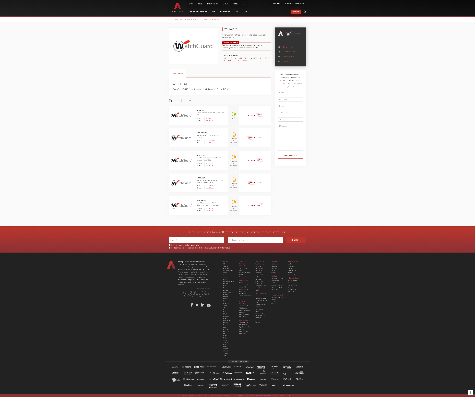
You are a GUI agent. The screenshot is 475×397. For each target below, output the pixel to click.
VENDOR (296, 12)
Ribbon (225, 336)
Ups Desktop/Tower (245, 310)
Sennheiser (226, 342)
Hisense (225, 297)
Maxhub (202, 379)
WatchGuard (243, 60)
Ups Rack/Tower (244, 314)
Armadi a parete (244, 289)
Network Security (192, 19)
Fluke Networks (228, 292)
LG (224, 309)
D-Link (225, 286)
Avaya (225, 277)
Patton (225, 327)
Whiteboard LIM (260, 315)
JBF (224, 307)
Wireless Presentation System (259, 320)
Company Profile (288, 47)
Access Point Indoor (278, 278)
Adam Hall (226, 268)
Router (274, 270)
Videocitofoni (275, 304)
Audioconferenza (260, 268)
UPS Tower (242, 317)
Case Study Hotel (288, 57)
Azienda (191, 3)
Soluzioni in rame (244, 277)
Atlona (225, 275)
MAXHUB (226, 316)
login (258, 112)
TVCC (237, 11)
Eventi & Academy (212, 3)
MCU (257, 311)
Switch (274, 272)
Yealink (225, 353)
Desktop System (260, 305)
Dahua (225, 288)
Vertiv (225, 346)
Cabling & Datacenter (198, 11)
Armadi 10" (242, 287)
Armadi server (243, 298)
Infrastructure (259, 309)
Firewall (290, 272)
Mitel (224, 318)
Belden (225, 279)
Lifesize (225, 314)
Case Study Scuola (289, 52)
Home (171, 19)
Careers (225, 3)
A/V (246, 11)
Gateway (258, 279)
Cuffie (257, 277)
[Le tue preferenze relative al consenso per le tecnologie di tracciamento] (470, 392)
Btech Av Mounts (228, 281)
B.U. (244, 3)
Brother (225, 283)
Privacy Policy (194, 245)
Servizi (200, 3)
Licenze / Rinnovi (277, 287)
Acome (189, 367)
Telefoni (257, 290)
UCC (213, 11)
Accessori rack (243, 285)
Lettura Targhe (292, 281)
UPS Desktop (243, 308)
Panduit (225, 325)
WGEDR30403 (202, 133)
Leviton (225, 312)
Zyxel (224, 355)
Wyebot (225, 351)
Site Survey (275, 289)
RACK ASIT (288, 379)
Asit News (235, 3)
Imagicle (226, 303)
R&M (224, 334)
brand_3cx (177, 367)
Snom (225, 344)
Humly (225, 301)
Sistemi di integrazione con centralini (260, 286)
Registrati (226, 45)
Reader (274, 302)
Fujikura (225, 294)
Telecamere (291, 291)
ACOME (225, 266)
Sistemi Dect (259, 281)
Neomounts (227, 320)
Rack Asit (226, 331)
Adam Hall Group (202, 367)
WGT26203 (201, 155)
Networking (225, 11)
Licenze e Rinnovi (205, 19)
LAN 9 (241, 283)
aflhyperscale (214, 367)
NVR (289, 283)
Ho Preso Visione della (185, 245)
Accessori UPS (243, 306)
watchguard (251, 386)
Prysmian (226, 329)
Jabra (225, 305)
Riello (225, 338)
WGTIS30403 (201, 200)
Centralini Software (261, 275)
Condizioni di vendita (286, 395)
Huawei (225, 299)
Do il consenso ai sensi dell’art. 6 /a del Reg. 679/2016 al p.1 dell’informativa (200, 248)
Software (274, 264)
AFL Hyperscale (228, 270)
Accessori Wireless (277, 285)
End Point (258, 307)
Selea (225, 340)
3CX (224, 264)
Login (240, 45)
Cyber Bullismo (288, 61)
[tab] (177, 73)
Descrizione (178, 73)
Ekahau (225, 290)
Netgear (225, 323)
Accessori (274, 268)
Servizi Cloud (259, 313)
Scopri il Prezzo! (231, 42)
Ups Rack (242, 312)
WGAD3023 (201, 110)
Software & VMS (292, 289)
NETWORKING (179, 19)
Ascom (225, 272)
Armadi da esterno (245, 296)
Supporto (274, 266)
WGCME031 (201, 178)
